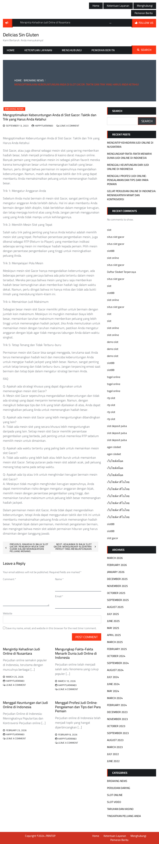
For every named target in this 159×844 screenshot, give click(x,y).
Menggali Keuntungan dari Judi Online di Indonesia (25, 704)
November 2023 (117, 719)
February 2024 (117, 705)
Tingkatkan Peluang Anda (124, 816)
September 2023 (118, 733)
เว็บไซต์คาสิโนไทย (118, 482)
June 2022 (113, 761)
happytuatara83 (44, 125)
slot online (113, 257)
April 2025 (114, 635)
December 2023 (117, 712)
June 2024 (113, 684)
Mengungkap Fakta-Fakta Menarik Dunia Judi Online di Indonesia (76, 653)
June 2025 (113, 621)
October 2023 (116, 726)
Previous (110, 23)
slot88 (110, 250)
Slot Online (115, 794)
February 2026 (117, 564)
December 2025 (117, 578)
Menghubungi (145, 5)
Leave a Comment (69, 125)
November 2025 (117, 585)
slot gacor (112, 538)
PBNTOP (50, 835)
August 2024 (115, 670)
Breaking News (14, 109)
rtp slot (111, 397)
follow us (146, 22)
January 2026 (115, 571)
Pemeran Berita (144, 13)
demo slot (112, 341)
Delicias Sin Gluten (21, 34)
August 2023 (115, 740)
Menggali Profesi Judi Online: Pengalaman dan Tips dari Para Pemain (78, 706)
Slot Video (114, 801)
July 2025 (113, 614)
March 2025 (115, 642)
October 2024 (116, 656)
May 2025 (113, 628)
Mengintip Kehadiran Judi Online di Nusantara (21, 651)
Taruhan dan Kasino (120, 809)
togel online (113, 376)
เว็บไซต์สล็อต (115, 461)
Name (59, 579)
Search (146, 49)
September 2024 (118, 663)
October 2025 (116, 592)
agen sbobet (114, 447)
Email (59, 596)
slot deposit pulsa (117, 426)
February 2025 (117, 649)
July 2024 (113, 677)
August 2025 (115, 607)
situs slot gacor (115, 236)
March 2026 (115, 557)
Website (7, 613)
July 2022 (113, 754)
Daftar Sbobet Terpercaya (121, 271)
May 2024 (113, 691)
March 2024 (115, 698)
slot (109, 229)
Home (95, 5)
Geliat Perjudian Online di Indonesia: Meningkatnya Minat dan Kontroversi (131, 195)
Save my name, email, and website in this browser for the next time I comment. (51, 628)
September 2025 (118, 599)
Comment (9, 579)
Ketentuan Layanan (118, 5)
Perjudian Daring (118, 787)
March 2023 (115, 747)
